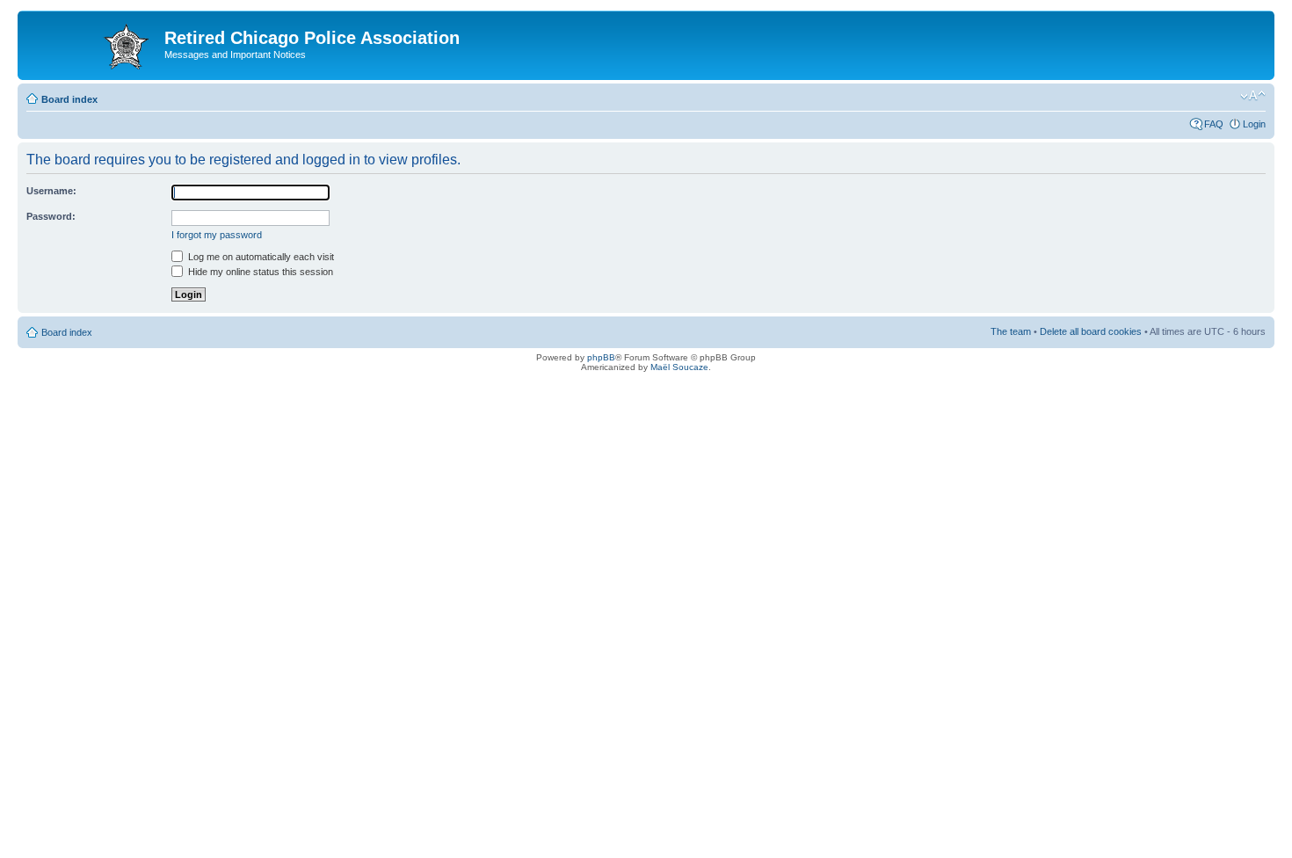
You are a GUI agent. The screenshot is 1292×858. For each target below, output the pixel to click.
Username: (51, 190)
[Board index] (93, 43)
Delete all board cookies (1091, 331)
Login (1254, 124)
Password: (51, 216)
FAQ (1213, 124)
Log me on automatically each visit (259, 256)
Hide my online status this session (259, 271)
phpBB (601, 357)
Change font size (1253, 96)
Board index (69, 99)
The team (1011, 331)
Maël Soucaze (679, 367)
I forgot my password (216, 234)
